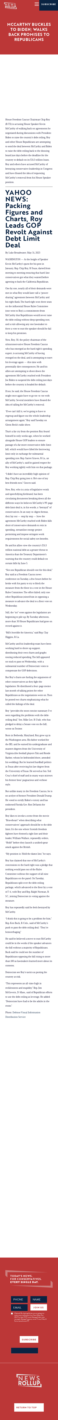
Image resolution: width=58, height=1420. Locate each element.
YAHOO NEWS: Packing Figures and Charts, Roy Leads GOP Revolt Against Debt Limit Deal (28, 218)
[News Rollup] (10, 5)
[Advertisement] (29, 92)
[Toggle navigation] (36, 3)
